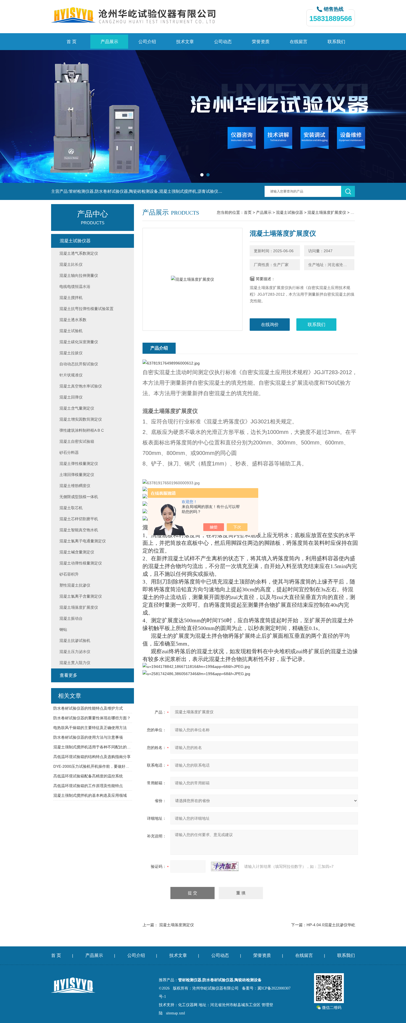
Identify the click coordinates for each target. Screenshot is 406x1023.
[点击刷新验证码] (225, 866)
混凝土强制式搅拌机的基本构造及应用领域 (90, 795)
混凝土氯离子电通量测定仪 (82, 541)
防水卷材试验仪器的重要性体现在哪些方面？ (92, 718)
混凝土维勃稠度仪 (74, 485)
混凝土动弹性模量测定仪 (80, 563)
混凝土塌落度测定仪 (176, 925)
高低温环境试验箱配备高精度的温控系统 (88, 776)
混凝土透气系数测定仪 (78, 253)
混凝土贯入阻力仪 (74, 662)
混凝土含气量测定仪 (76, 408)
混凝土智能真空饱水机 (78, 530)
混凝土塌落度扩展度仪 (326, 212)
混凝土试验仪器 (289, 212)
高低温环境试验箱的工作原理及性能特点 (88, 785)
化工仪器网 (187, 1005)
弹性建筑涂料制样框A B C (81, 430)
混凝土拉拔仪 (71, 353)
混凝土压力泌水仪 (74, 651)
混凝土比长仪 (71, 264)
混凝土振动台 (71, 618)
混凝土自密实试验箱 (76, 441)
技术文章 (185, 41)
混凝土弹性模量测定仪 (78, 463)
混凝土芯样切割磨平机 (78, 519)
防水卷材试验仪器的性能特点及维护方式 (88, 708)
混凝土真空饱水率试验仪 (80, 386)
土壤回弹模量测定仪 (76, 474)
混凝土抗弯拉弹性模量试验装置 (86, 308)
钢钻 (63, 629)
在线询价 (270, 324)
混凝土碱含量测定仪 (76, 552)
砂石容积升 (69, 574)
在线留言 (298, 41)
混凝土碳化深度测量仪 (78, 342)
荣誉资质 (261, 41)
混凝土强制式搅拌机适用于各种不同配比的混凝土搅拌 (92, 747)
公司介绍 (147, 41)
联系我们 (336, 41)
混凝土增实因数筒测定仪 (80, 419)
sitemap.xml (175, 1013)
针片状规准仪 (71, 375)
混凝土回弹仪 (71, 397)
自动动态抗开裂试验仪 (78, 364)
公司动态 (223, 41)
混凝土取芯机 (71, 508)
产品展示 (109, 41)
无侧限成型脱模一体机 (78, 496)
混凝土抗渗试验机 (74, 640)
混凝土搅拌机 (71, 297)
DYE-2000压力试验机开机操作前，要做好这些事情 (92, 766)
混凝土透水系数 (72, 319)
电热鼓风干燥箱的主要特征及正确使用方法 (90, 727)
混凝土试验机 (71, 331)
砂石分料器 (69, 452)
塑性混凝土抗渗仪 (74, 585)
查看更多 (68, 675)
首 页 (72, 41)
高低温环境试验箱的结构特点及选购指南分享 (92, 756)
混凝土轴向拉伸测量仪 (78, 275)
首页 (248, 212)
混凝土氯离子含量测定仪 (80, 596)
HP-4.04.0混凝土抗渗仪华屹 (331, 925)
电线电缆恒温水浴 (74, 286)
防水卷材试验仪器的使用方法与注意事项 (88, 737)
